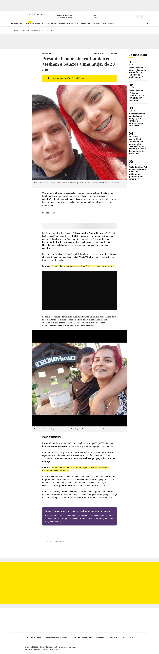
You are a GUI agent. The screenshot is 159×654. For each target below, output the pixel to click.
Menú (146, 16)
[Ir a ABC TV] (123, 23)
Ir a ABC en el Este (33, 17)
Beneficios (112, 637)
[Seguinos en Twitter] (124, 16)
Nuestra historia (33, 637)
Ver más (138, 70)
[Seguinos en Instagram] (131, 16)
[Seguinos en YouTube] (128, 16)
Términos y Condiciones (56, 637)
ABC (18, 16)
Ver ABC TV (69, 16)
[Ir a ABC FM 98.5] (139, 23)
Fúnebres (100, 637)
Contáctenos (127, 637)
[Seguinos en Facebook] (120, 16)
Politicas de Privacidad (81, 637)
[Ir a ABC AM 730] (130, 23)
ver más (94, 16)
